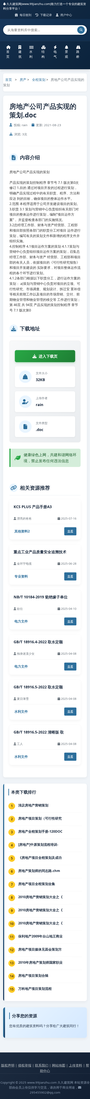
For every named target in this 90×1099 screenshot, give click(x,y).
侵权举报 (24, 1065)
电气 (55, 54)
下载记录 (45, 15)
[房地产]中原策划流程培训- (38, 844)
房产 (23, 79)
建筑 (20, 54)
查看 (70, 531)
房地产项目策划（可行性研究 (40, 818)
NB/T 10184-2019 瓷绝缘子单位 (41, 596)
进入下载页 (48, 356)
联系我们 (41, 1065)
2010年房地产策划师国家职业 (40, 962)
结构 (43, 54)
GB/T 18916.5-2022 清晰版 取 (39, 732)
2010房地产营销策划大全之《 (40, 897)
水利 (30, 54)
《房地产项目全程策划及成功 (40, 857)
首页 (7, 54)
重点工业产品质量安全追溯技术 (40, 551)
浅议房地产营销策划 (33, 805)
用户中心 (65, 15)
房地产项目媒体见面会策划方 (40, 949)
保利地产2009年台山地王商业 (40, 936)
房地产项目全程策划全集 (36, 884)
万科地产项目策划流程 (35, 988)
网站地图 (58, 1065)
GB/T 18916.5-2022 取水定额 (38, 686)
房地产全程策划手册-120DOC (40, 831)
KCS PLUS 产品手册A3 (33, 506)
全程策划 (38, 79)
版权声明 (7, 1065)
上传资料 (75, 1065)
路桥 (77, 54)
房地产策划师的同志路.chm (39, 870)
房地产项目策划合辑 (33, 975)
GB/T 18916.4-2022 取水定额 (38, 641)
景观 (66, 54)
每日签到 (25, 15)
